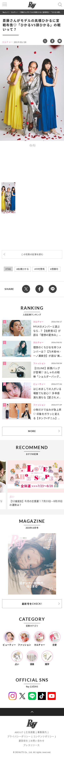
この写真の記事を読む (32, 254)
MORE (32, 431)
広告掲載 (30, 732)
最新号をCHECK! (32, 603)
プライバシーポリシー (19, 736)
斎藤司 (55, 269)
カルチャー (14, 12)
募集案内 (42, 732)
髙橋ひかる (23, 269)
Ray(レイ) (6, 12)
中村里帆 (40, 269)
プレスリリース (31, 745)
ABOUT (19, 732)
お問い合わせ (37, 740)
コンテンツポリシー (43, 736)
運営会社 (23, 740)
